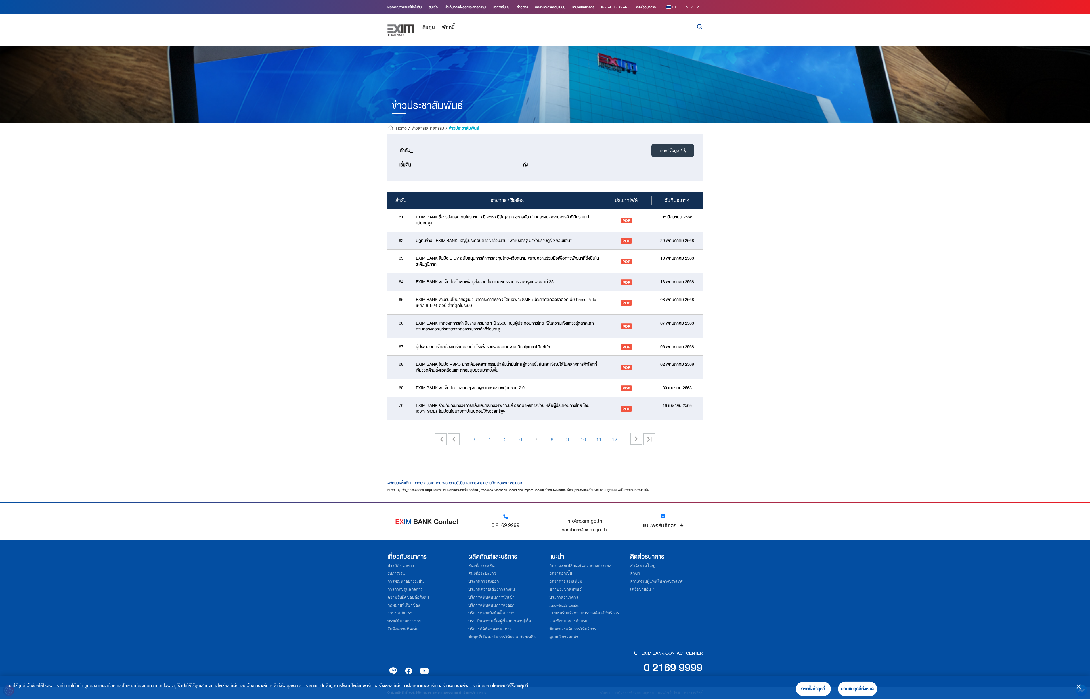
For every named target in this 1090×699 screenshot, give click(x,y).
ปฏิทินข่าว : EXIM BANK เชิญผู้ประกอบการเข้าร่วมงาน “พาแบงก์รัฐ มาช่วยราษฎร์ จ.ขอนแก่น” (494, 241)
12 (614, 439)
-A (686, 7)
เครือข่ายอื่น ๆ (642, 589)
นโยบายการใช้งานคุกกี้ (509, 685)
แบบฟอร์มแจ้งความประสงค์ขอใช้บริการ (584, 613)
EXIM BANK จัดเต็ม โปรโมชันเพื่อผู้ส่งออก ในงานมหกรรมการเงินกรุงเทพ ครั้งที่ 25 (485, 282)
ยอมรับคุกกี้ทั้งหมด (857, 688)
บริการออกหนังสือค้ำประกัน (492, 613)
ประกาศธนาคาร (563, 597)
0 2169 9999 (505, 525)
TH (674, 7)
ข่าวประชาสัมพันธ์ (565, 589)
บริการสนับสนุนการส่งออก (491, 605)
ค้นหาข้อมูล (670, 150)
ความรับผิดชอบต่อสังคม (408, 597)
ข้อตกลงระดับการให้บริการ (572, 629)
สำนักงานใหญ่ (642, 565)
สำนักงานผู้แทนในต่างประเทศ (656, 581)
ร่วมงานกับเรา (399, 613)
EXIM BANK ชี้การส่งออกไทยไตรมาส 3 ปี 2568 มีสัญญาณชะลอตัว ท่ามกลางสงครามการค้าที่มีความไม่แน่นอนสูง (502, 220)
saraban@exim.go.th (584, 530)
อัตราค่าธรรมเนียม (565, 581)
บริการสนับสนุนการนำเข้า (491, 597)
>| (649, 439)
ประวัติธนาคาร (400, 565)
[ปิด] (1079, 686)
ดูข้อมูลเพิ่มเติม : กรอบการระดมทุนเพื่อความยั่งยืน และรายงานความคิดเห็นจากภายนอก (454, 482)
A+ (699, 7)
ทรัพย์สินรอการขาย (404, 621)
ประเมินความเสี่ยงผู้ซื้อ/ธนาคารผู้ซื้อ (499, 621)
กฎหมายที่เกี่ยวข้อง (403, 605)
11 (599, 439)
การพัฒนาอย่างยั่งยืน (405, 581)
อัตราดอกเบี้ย (560, 573)
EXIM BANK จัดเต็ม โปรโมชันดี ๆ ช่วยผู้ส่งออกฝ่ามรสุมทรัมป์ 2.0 (470, 388)
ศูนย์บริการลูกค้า (563, 637)
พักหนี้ (448, 27)
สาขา (635, 573)
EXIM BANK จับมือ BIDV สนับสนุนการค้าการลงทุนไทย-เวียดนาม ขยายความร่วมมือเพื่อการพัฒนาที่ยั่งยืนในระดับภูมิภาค (507, 261)
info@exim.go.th (584, 521)
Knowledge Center (564, 605)
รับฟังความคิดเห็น (403, 629)
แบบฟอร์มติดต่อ (660, 525)
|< (443, 439)
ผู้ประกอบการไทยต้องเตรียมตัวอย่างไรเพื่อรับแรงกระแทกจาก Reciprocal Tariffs (483, 347)
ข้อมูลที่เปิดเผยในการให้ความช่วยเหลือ (502, 637)
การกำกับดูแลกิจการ (405, 589)
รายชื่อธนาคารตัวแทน (569, 621)
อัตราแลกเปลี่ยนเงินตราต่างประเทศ (580, 565)
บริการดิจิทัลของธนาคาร (490, 629)
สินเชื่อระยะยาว (482, 573)
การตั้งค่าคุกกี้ (813, 688)
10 (583, 439)
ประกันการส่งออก (483, 581)
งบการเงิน (396, 573)
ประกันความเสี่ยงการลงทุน (491, 589)
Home (401, 128)
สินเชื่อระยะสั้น (481, 565)
